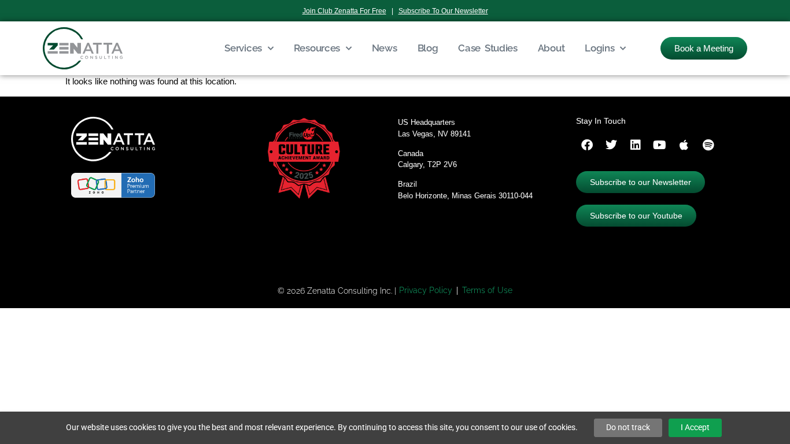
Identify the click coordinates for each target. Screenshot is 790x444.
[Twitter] (611, 145)
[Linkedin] (635, 145)
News (384, 48)
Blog (428, 48)
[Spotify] (708, 145)
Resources (317, 48)
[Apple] (684, 145)
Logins (599, 48)
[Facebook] (587, 145)
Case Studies (487, 48)
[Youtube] (659, 145)
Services (243, 48)
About (551, 48)
